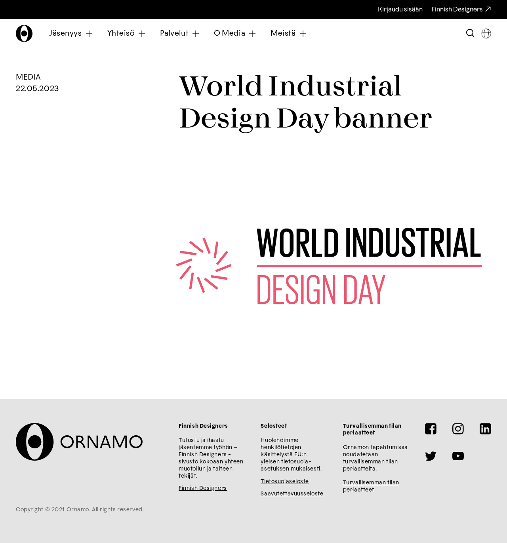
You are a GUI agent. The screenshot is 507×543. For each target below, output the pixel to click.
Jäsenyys (65, 33)
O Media (229, 33)
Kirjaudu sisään (400, 9)
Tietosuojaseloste (285, 481)
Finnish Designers (457, 9)
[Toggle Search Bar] (470, 33)
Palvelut (174, 33)
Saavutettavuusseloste (292, 494)
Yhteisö (121, 33)
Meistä (283, 33)
